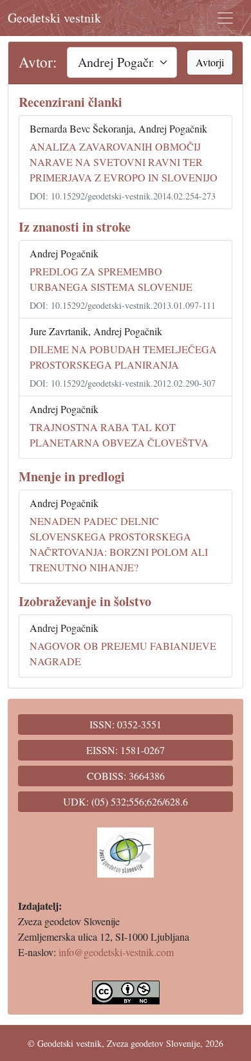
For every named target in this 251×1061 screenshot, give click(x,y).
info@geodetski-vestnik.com (116, 952)
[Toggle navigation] (225, 18)
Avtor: (38, 62)
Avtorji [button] (210, 62)
